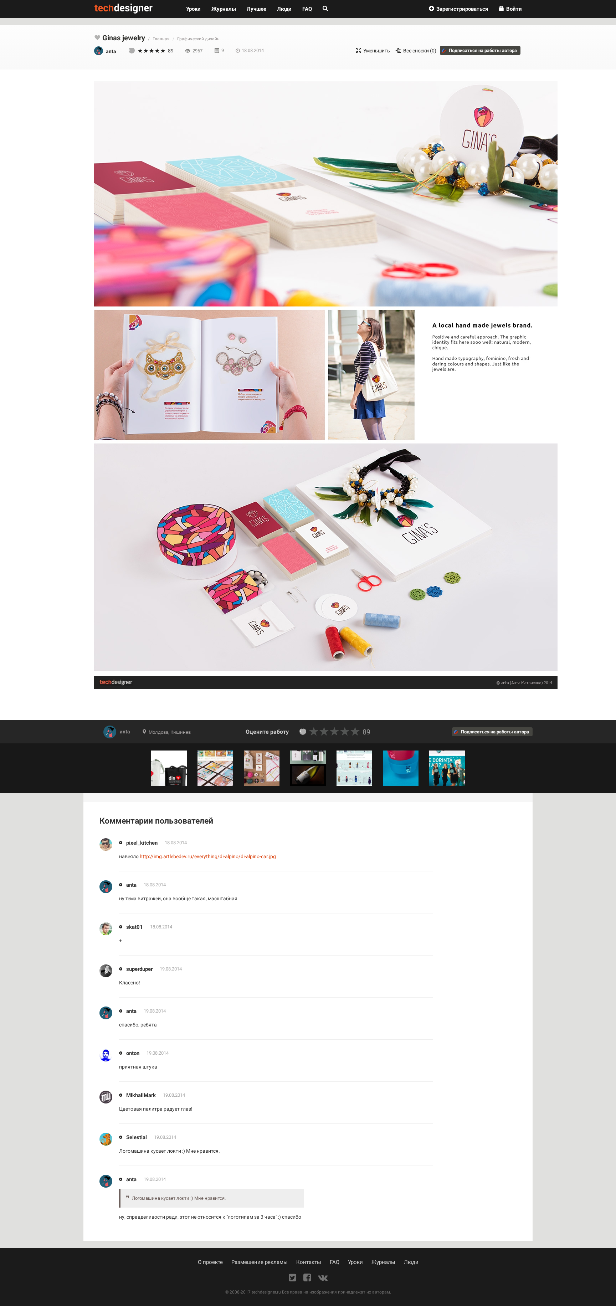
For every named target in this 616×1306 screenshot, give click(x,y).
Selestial (136, 1137)
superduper (139, 969)
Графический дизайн (198, 38)
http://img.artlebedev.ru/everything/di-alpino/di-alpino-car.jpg (208, 856)
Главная (161, 38)
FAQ (307, 9)
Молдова (158, 732)
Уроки (196, 8)
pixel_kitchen (142, 842)
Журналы (383, 1262)
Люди (284, 9)
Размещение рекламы (259, 1262)
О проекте (210, 1262)
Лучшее (256, 9)
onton (132, 1053)
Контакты (308, 1262)
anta (125, 731)
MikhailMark (141, 1095)
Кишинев (180, 732)
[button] (458, 9)
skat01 (134, 926)
